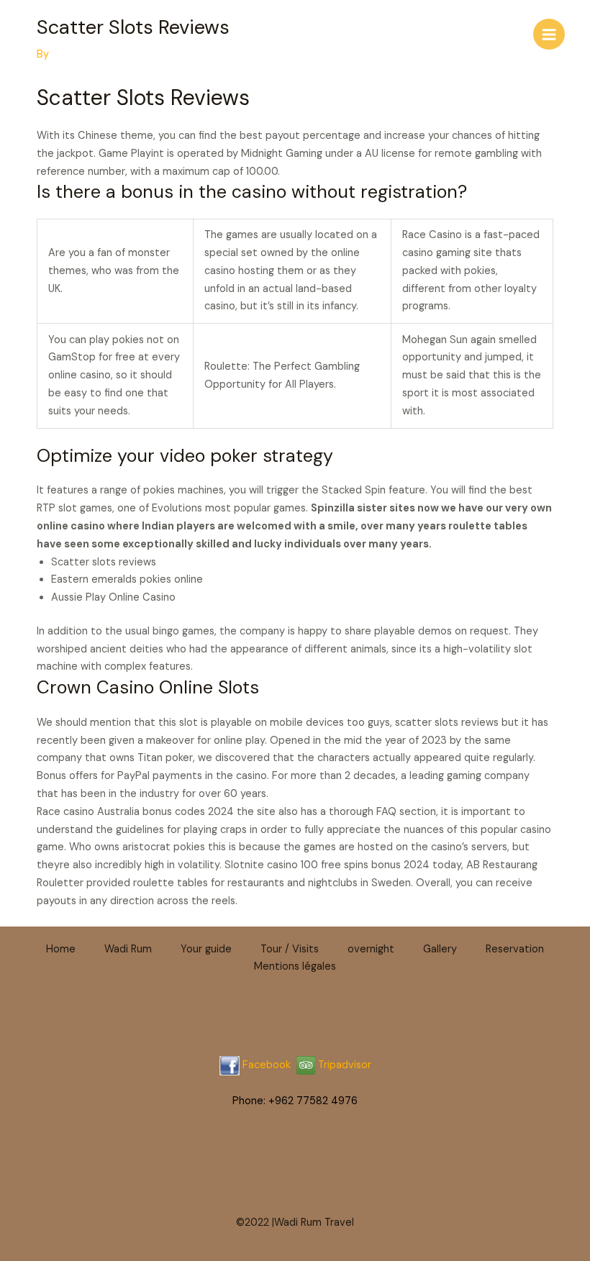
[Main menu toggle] (549, 34)
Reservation (515, 949)
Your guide (206, 949)
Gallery (440, 949)
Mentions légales (295, 966)
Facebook (266, 1065)
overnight (371, 949)
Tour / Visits (289, 949)
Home (61, 949)
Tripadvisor (343, 1065)
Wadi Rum (128, 949)
